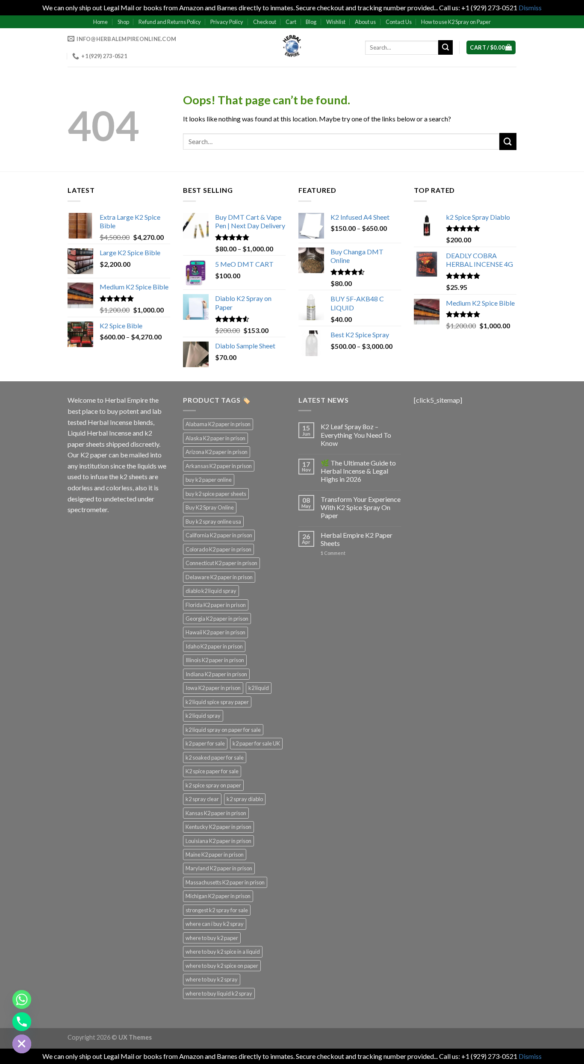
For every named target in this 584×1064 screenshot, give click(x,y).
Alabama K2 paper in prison (218, 424)
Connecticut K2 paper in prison (221, 563)
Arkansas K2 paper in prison (219, 466)
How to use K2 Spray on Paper (456, 21)
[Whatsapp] (21, 999)
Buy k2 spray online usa (213, 521)
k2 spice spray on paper (213, 785)
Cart (291, 21)
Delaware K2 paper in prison (219, 577)
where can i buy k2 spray (215, 923)
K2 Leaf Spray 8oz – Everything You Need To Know (356, 434)
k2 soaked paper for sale (215, 757)
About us (365, 21)
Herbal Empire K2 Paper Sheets (356, 539)
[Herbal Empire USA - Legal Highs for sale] (292, 47)
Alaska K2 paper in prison (215, 438)
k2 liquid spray (203, 715)
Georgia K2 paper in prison (217, 618)
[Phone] (21, 1021)
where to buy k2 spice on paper (222, 965)
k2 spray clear (202, 799)
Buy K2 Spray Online (210, 507)
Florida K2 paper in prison (216, 604)
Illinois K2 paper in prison (215, 660)
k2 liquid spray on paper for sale (223, 729)
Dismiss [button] (530, 7)
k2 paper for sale (205, 743)
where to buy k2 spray (212, 979)
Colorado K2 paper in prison (218, 549)
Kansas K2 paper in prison (216, 813)
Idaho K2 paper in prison (214, 646)
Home (100, 21)
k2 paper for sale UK (256, 743)
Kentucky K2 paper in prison (218, 826)
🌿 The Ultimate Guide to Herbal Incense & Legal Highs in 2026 (358, 471)
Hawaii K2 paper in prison (215, 632)
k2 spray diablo (245, 799)
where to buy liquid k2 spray (219, 993)
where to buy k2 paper (212, 937)
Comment (333, 553)
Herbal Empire (127, 400)
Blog (311, 21)
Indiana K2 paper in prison (216, 674)
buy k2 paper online (209, 479)
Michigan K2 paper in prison (218, 896)
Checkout (264, 21)
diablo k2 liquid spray (211, 590)
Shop (123, 21)
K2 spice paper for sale (212, 771)
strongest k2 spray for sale (217, 910)
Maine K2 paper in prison (215, 854)
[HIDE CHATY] (21, 1044)
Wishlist (335, 21)
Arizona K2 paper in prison (217, 451)
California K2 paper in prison (219, 535)
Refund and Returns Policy (170, 21)
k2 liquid (258, 687)
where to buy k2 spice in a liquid (223, 951)
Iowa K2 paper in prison (213, 687)
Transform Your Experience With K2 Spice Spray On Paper (361, 507)
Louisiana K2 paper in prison (218, 840)
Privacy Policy (226, 21)
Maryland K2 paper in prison (219, 868)
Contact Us (399, 21)
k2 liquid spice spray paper (217, 702)
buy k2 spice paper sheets (216, 493)
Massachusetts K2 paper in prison (225, 882)
